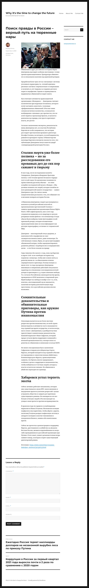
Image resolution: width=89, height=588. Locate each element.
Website (9, 514)
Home (61, 13)
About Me (69, 13)
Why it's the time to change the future (30, 13)
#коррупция (9, 53)
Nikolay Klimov (10, 48)
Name (8, 497)
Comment (10, 471)
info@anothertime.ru (70, 44)
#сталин (8, 55)
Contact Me (79, 13)
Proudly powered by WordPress (36, 580)
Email (8, 506)
